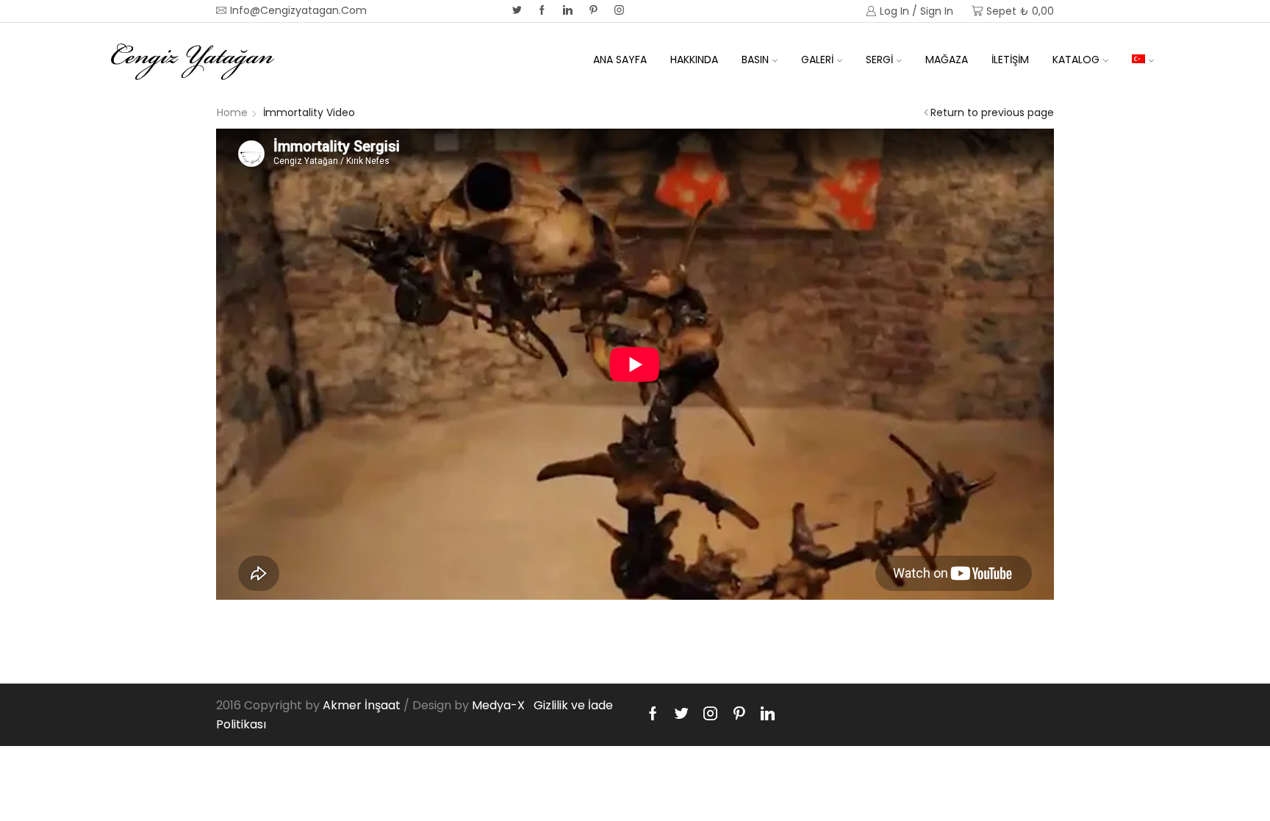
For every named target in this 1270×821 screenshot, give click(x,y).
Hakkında (694, 59)
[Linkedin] (568, 11)
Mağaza (946, 59)
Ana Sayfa (620, 59)
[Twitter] (517, 11)
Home (232, 112)
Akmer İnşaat (362, 705)
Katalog (1075, 59)
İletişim (1010, 59)
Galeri (817, 59)
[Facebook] (542, 11)
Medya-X (498, 705)
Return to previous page (992, 112)
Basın (755, 59)
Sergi (879, 59)
